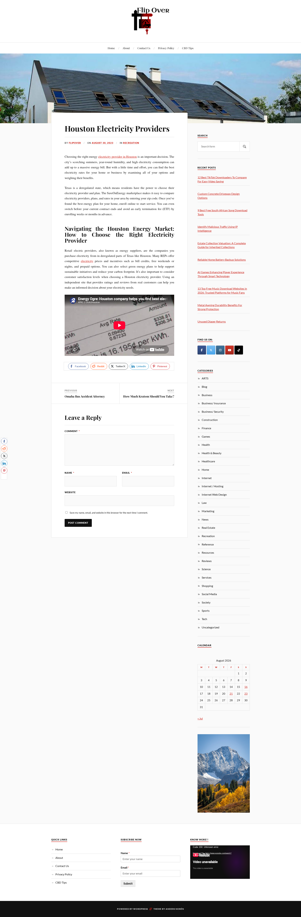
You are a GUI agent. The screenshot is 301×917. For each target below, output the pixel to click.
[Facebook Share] (4, 441)
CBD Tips (188, 48)
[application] (220, 862)
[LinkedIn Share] (4, 463)
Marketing (208, 511)
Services (206, 577)
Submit (128, 883)
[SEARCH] (244, 146)
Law (204, 502)
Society (206, 602)
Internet (207, 478)
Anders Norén (175, 909)
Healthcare (208, 461)
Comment (72, 431)
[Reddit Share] (4, 448)
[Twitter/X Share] (4, 456)
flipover (75, 143)
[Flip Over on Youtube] (229, 350)
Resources (208, 552)
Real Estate (208, 527)
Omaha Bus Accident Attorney (85, 396)
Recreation (131, 143)
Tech (204, 619)
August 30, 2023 (102, 143)
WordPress (140, 909)
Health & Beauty (211, 453)
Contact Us (143, 48)
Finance (206, 428)
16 (246, 686)
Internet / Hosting (212, 486)
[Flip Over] (150, 21)
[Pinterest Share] (4, 470)
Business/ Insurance (214, 403)
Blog (204, 386)
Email (127, 472)
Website (70, 492)
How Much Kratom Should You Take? (148, 396)
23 (246, 693)
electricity (87, 261)
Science (206, 569)
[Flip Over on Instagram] (220, 350)
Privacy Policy (166, 48)
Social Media (209, 594)
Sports (206, 610)
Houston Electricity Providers (117, 128)
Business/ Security (213, 411)
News (205, 519)
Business (207, 395)
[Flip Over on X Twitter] (211, 350)
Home (111, 48)
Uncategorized (210, 627)
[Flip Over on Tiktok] (238, 350)
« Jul (200, 718)
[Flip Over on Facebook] (202, 350)
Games (206, 436)
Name (69, 472)
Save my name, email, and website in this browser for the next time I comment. (109, 512)
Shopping (207, 585)
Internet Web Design (214, 494)
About (126, 48)
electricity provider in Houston (117, 156)
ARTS (205, 378)
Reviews (207, 561)
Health (206, 444)
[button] (4, 477)
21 (231, 693)
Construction (210, 419)
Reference (208, 544)
